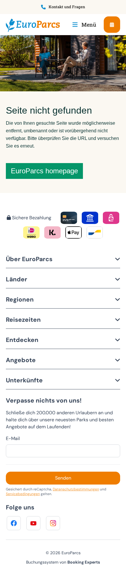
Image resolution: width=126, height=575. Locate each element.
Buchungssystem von (63, 562)
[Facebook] (14, 523)
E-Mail (13, 438)
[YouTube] (33, 523)
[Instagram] (53, 523)
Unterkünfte (24, 380)
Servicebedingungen (23, 494)
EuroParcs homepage (44, 171)
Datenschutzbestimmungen (76, 489)
